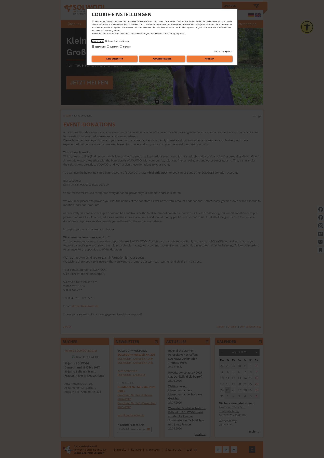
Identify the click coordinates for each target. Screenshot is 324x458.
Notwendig (100, 47)
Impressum (98, 41)
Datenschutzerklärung (117, 41)
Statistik (127, 47)
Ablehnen (209, 59)
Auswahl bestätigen (162, 59)
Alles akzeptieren (114, 59)
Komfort (114, 47)
